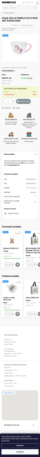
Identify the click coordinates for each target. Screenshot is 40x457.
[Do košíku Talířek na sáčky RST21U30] (17, 314)
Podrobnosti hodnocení (26, 25)
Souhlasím (20, 452)
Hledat (35, 8)
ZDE (22, 163)
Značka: (8, 30)
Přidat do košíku (25, 101)
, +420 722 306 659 (20, 376)
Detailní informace (8, 70)
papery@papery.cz (14, 165)
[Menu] (37, 2)
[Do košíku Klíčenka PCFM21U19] (17, 264)
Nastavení (20, 445)
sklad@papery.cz (9, 376)
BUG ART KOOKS (13, 213)
